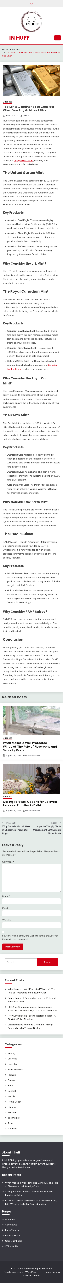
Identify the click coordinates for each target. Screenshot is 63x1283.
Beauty (11, 1053)
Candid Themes (31, 1275)
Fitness (11, 1080)
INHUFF (6, 1160)
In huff (19, 37)
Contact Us (11, 1224)
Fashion (12, 1074)
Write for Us (11, 1246)
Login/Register (12, 1230)
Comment (8, 861)
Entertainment (15, 1069)
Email (5, 908)
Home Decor (14, 1101)
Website (6, 920)
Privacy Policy (12, 1235)
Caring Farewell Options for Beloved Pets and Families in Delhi (30, 803)
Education (13, 1064)
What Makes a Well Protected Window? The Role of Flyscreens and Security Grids (30, 746)
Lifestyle (12, 1107)
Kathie (26, 115)
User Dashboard (13, 1240)
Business (7, 101)
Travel (11, 1123)
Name (6, 896)
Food (10, 1085)
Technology (14, 1117)
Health (11, 1096)
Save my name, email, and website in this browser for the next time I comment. (30, 937)
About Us (10, 1219)
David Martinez (32, 755)
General (12, 1090)
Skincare (12, 1112)
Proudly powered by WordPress (21, 1271)
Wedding (12, 1128)
